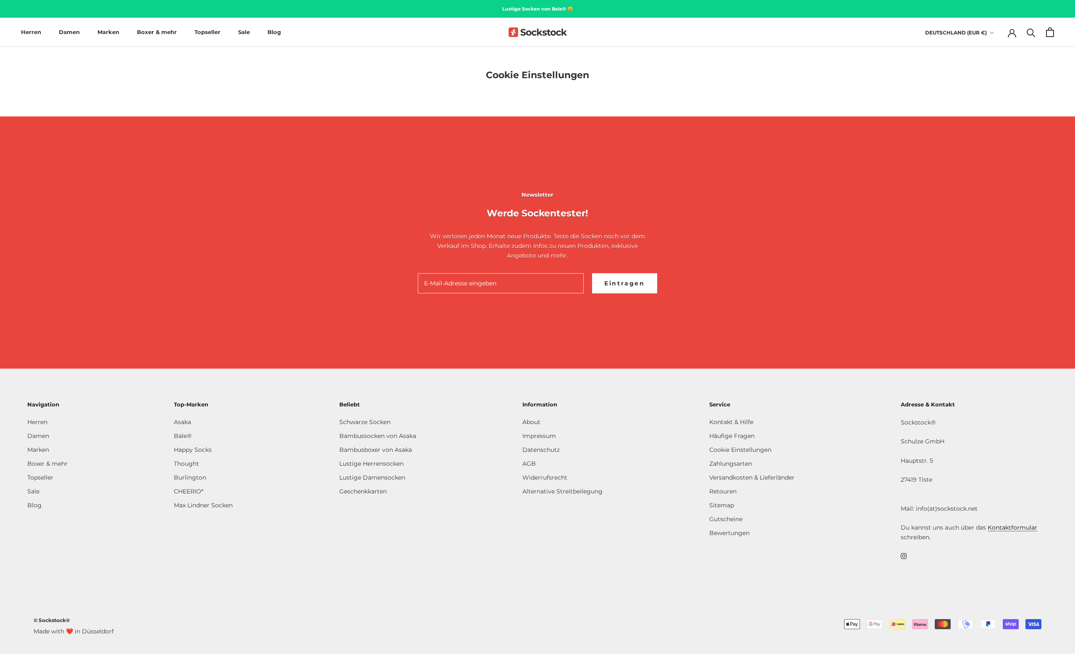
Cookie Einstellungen (740, 450)
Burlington (190, 477)
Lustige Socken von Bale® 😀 (537, 9)
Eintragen (624, 283)
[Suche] (1031, 32)
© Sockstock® (52, 620)
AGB (529, 463)
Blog (274, 32)
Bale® (182, 436)
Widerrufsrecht (544, 477)
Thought (186, 463)
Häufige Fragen (732, 436)
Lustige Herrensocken (371, 463)
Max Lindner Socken (203, 505)
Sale (244, 32)
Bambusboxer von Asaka (375, 450)
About (531, 422)
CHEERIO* (188, 491)
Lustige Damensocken (372, 477)
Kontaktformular (1012, 527)
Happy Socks (193, 450)
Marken (108, 32)
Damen (69, 32)
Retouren (723, 491)
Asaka (182, 422)
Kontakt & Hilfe (731, 422)
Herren (31, 32)
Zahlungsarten (730, 463)
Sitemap (721, 505)
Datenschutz (541, 450)
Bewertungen (729, 533)
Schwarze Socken (365, 422)
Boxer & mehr (157, 32)
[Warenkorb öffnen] (1050, 32)
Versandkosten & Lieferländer (751, 477)
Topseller (207, 32)
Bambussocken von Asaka (377, 436)
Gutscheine (725, 519)
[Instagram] (904, 556)
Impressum (539, 436)
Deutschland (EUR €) (956, 32)
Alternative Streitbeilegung (562, 491)
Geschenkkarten (363, 491)
